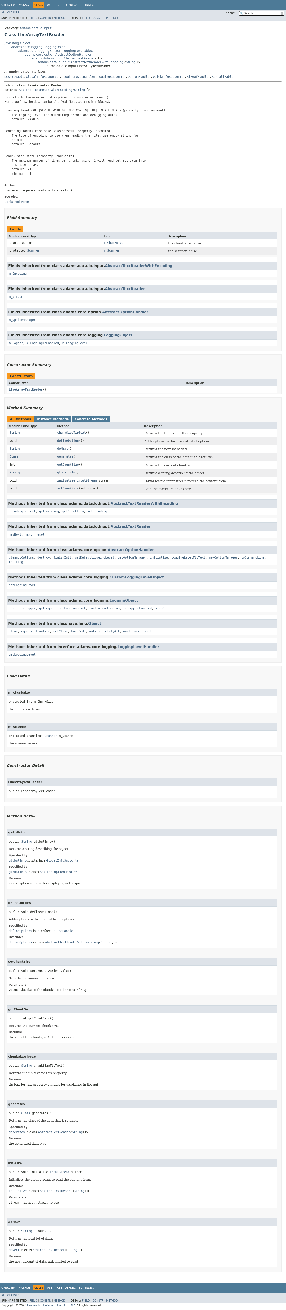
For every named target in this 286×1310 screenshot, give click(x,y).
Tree (58, 4)
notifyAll (111, 631)
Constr (45, 17)
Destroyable (14, 76)
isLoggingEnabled (137, 608)
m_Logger (16, 343)
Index (89, 4)
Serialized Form (16, 202)
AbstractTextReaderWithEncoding (45, 90)
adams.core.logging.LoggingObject (39, 47)
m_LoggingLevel (74, 343)
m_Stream (16, 297)
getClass (60, 631)
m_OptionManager (22, 320)
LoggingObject (118, 335)
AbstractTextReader (125, 289)
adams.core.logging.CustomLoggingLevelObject (56, 51)
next (28, 534)
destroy (43, 557)
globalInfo (66, 472)
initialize (66, 480)
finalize (43, 631)
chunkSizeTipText (71, 432)
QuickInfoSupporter (169, 76)
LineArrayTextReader (26, 389)
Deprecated (73, 4)
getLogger (47, 608)
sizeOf (160, 608)
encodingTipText (22, 511)
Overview (8, 4)
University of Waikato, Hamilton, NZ (51, 1305)
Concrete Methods (91, 419)
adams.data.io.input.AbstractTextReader (63, 58)
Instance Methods (53, 419)
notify (94, 631)
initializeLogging (104, 608)
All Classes (10, 12)
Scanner (33, 250)
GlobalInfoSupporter (43, 76)
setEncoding (97, 511)
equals (26, 631)
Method (59, 17)
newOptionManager (223, 557)
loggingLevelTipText (188, 557)
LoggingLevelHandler (79, 76)
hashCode (78, 631)
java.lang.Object (17, 43)
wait (126, 631)
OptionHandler (139, 76)
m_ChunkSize (113, 242)
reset (40, 534)
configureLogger (22, 608)
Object (94, 623)
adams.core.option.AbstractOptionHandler (58, 54)
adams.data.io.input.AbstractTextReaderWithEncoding (80, 62)
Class (13, 456)
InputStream (87, 480)
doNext (62, 448)
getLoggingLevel (72, 608)
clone (13, 631)
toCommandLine (252, 557)
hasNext (15, 534)
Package (24, 4)
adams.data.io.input (35, 28)
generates (65, 456)
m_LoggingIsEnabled (43, 343)
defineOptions (68, 440)
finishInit (62, 557)
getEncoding (49, 511)
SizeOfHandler (198, 76)
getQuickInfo (73, 511)
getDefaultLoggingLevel (94, 557)
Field (33, 17)
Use (50, 4)
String (130, 62)
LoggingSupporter (111, 76)
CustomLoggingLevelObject (136, 577)
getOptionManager (132, 557)
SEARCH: (232, 13)
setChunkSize (68, 488)
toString (16, 562)
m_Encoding (18, 273)
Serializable (222, 76)
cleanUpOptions (21, 557)
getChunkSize (68, 464)
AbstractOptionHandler (125, 312)
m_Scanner (112, 250)
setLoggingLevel (22, 585)
